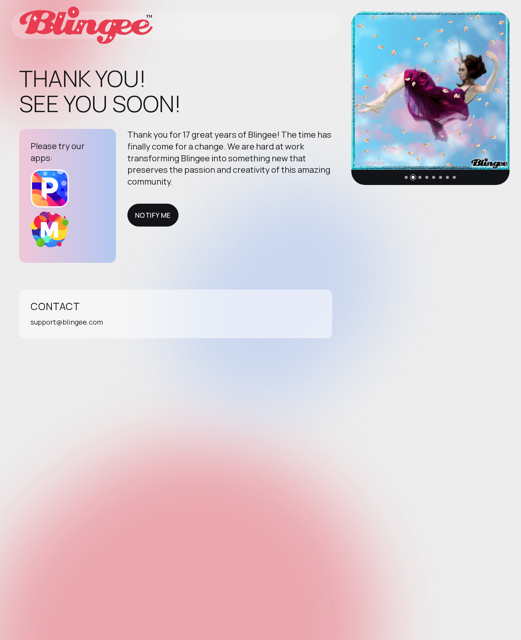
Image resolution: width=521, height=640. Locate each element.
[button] (406, 177)
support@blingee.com (67, 321)
